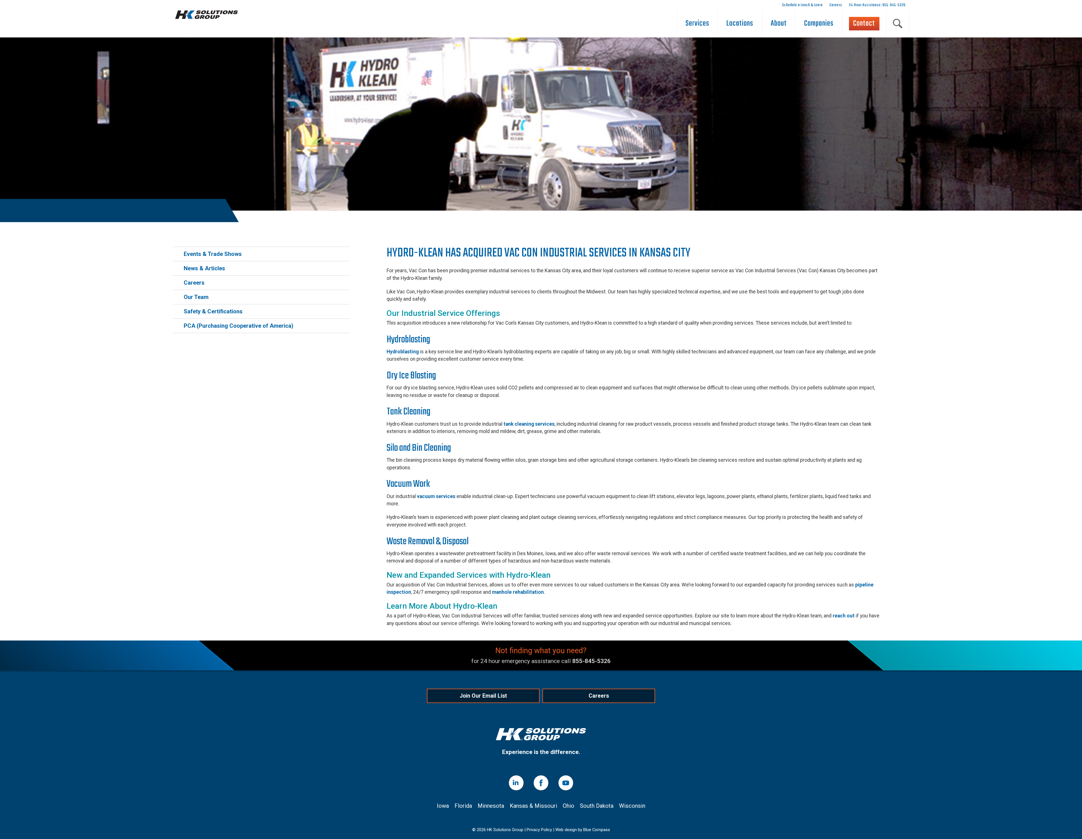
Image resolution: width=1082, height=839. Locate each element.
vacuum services (436, 496)
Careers (194, 282)
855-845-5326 (591, 661)
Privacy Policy (539, 830)
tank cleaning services (529, 424)
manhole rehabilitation (518, 592)
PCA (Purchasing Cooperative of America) (238, 325)
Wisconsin (632, 805)
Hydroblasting (403, 351)
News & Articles (204, 268)
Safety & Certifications (213, 311)
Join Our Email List (483, 696)
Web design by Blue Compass (582, 830)
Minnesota (491, 805)
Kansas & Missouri (533, 805)
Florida (463, 805)
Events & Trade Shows (213, 254)
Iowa (443, 805)
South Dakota (596, 805)
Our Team (196, 297)
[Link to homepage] (541, 735)
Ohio (568, 805)
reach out (844, 616)
